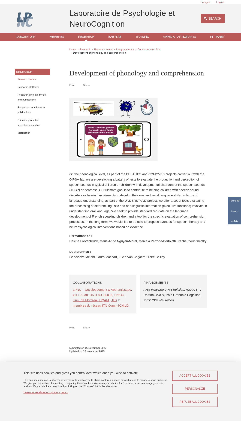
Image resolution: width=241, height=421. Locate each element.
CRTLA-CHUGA (101, 295)
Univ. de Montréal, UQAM (91, 300)
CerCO (119, 295)
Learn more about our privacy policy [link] (45, 392)
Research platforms (28, 87)
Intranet (217, 36)
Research (86, 36)
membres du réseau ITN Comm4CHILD (101, 305)
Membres (57, 36)
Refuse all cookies (194, 401)
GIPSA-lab (80, 295)
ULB (114, 300)
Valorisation (23, 132)
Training (142, 36)
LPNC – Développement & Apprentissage (102, 289)
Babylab (115, 36)
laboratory (26, 36)
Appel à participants (179, 36)
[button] (94, 85)
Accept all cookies (194, 375)
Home (72, 49)
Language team (125, 49)
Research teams (103, 49)
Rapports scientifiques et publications (31, 110)
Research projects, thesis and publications (31, 97)
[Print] (78, 85)
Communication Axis (149, 49)
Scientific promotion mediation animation (28, 122)
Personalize (195, 388)
